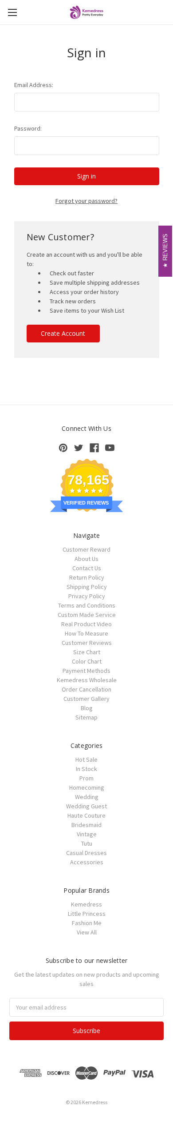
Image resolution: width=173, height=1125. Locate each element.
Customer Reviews (87, 643)
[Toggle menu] (12, 12)
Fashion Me (87, 923)
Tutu (86, 843)
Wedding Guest (86, 806)
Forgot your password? (86, 201)
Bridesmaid (86, 825)
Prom (86, 778)
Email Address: (33, 85)
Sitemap (86, 717)
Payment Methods (86, 671)
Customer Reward (86, 549)
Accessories (86, 862)
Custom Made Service (87, 615)
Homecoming (86, 787)
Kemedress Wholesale (87, 680)
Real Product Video (86, 624)
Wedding (86, 797)
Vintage (87, 834)
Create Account (63, 333)
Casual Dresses (86, 853)
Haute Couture (86, 815)
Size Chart (86, 652)
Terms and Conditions (86, 605)
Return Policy (86, 577)
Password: (28, 128)
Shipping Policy (87, 587)
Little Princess (87, 914)
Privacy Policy (86, 596)
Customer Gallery (86, 699)
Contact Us (86, 568)
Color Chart (87, 661)
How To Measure (86, 633)
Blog (87, 708)
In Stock (86, 769)
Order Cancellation (86, 689)
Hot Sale (86, 759)
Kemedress (86, 904)
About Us (86, 559)
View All (87, 932)
